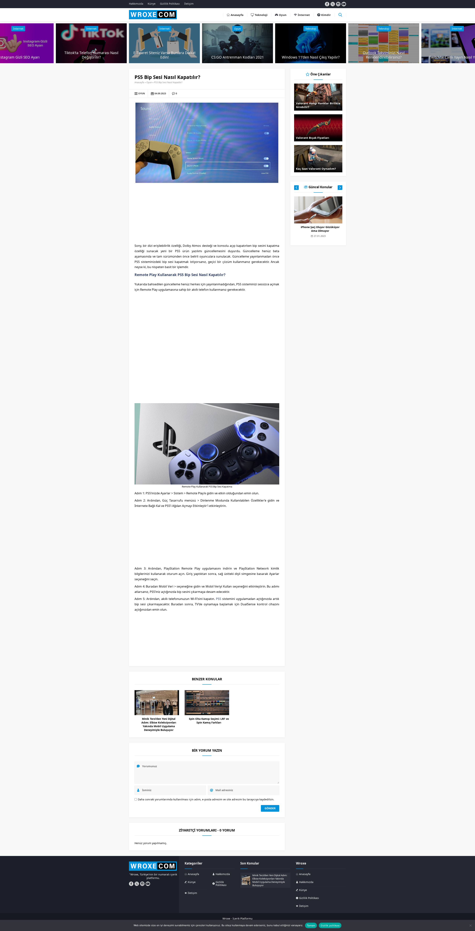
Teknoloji (310, 28)
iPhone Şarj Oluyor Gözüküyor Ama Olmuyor (320, 229)
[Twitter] (332, 4)
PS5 (218, 599)
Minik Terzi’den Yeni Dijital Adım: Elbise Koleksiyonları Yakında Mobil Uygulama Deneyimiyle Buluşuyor (158, 724)
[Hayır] (470, 925)
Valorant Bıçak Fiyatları (312, 138)
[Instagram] (338, 4)
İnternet (18, 28)
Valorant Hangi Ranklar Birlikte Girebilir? (318, 105)
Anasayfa (139, 82)
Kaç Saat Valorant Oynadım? (316, 168)
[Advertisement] (207, 213)
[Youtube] (344, 4)
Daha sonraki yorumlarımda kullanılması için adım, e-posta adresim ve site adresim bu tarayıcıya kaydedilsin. (206, 799)
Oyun (237, 28)
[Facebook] (327, 4)
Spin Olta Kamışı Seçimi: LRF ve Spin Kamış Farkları (209, 720)
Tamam (311, 925)
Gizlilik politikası (330, 925)
